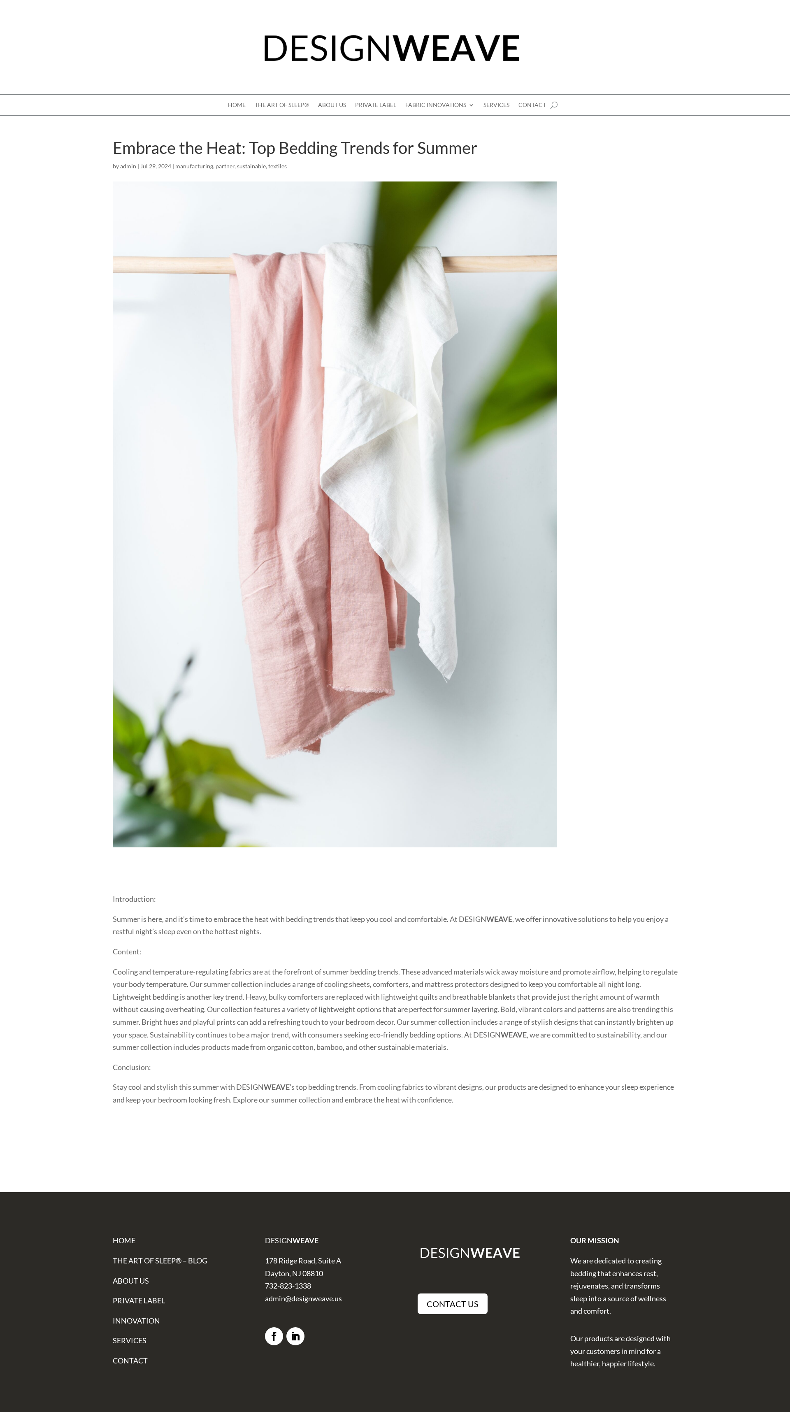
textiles (277, 166)
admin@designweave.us (303, 1298)
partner (225, 166)
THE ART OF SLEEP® (282, 105)
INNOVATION (136, 1320)
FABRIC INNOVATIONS (435, 105)
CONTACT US (453, 1304)
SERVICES (496, 105)
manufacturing (194, 166)
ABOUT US (332, 105)
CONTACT (532, 105)
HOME (237, 105)
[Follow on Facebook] (274, 1336)
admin (128, 166)
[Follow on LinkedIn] (295, 1336)
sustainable (251, 166)
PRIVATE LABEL (375, 105)
